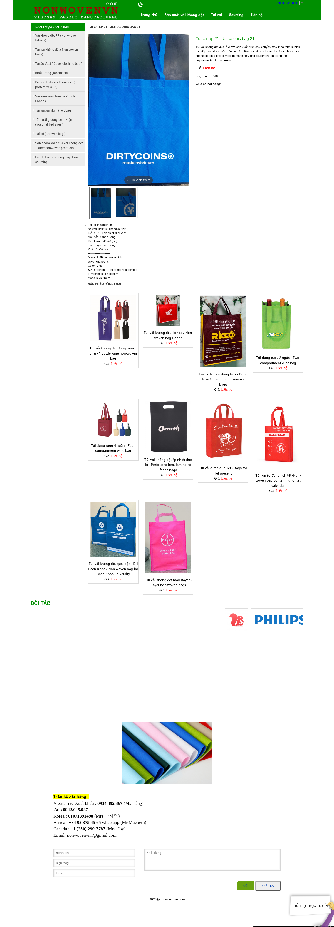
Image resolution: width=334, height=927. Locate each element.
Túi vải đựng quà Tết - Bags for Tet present (223, 470)
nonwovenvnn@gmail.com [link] (92, 835)
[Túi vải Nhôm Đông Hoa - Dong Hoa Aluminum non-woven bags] (223, 331)
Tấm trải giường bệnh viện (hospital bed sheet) (53, 122)
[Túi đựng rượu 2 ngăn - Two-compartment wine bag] (278, 322)
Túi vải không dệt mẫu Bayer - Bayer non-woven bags (168, 582)
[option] (100, 203)
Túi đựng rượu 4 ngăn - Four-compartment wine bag (113, 448)
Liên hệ (257, 14)
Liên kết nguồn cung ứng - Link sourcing (56, 159)
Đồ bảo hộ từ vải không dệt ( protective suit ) (55, 84)
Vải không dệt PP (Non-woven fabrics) (56, 37)
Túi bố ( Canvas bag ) (50, 134)
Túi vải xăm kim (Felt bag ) (54, 110)
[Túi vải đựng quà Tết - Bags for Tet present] (223, 431)
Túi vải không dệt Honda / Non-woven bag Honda (168, 335)
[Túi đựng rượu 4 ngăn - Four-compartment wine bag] (113, 419)
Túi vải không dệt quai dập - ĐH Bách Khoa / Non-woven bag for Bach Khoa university (113, 568)
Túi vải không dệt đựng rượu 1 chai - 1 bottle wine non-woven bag (113, 353)
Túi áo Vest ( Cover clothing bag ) (58, 63)
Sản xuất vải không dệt (184, 14)
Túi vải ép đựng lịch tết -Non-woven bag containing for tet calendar (278, 480)
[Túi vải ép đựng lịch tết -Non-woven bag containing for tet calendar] (278, 434)
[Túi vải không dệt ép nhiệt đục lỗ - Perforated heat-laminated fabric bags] (168, 426)
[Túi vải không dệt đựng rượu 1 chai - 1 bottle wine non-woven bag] (113, 318)
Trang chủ (149, 14)
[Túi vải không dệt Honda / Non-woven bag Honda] (168, 310)
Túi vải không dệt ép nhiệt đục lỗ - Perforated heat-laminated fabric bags (168, 464)
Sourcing (236, 14)
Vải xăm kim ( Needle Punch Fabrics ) (55, 98)
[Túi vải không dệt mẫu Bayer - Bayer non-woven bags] (168, 537)
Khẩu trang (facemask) (51, 73)
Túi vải (216, 14)
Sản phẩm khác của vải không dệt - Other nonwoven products (59, 145)
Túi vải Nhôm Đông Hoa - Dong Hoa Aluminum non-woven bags (223, 379)
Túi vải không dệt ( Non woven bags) (56, 51)
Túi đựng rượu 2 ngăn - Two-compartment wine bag (278, 360)
